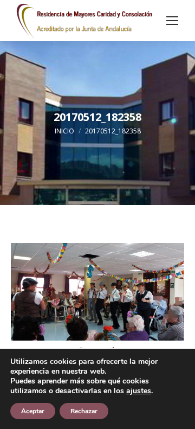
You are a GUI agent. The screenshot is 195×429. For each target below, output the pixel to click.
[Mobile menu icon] (172, 20)
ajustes (138, 391)
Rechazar (84, 411)
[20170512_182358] (97, 292)
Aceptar (32, 411)
